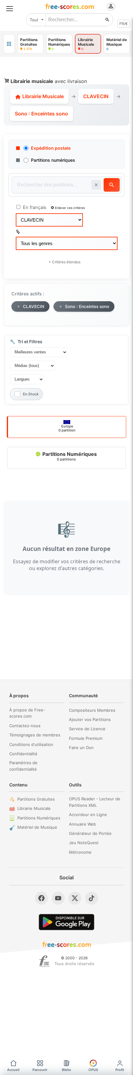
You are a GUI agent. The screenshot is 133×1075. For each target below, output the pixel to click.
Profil (119, 1070)
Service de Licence (87, 728)
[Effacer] (96, 185)
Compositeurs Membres (92, 710)
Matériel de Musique (37, 827)
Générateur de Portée (90, 833)
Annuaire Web (82, 824)
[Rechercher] (107, 20)
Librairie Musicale (42, 96)
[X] (74, 898)
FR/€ (123, 23)
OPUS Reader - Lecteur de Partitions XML (94, 802)
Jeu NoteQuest (84, 842)
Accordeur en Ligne (88, 814)
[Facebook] (41, 898)
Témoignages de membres (34, 734)
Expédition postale (51, 148)
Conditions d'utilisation (31, 744)
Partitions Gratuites (36, 799)
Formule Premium (85, 738)
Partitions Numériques (69, 456)
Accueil (13, 1070)
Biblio (66, 1070)
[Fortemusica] (44, 961)
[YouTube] (58, 898)
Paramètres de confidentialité (23, 766)
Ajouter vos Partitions (90, 719)
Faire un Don (81, 747)
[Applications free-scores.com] (9, 44)
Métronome (80, 852)
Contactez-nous (25, 725)
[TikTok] (91, 898)
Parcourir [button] (39, 1070)
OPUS (93, 1070)
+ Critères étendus (64, 262)
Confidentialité (23, 753)
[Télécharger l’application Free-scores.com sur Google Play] (66, 922)
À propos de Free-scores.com (27, 713)
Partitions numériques (53, 160)
